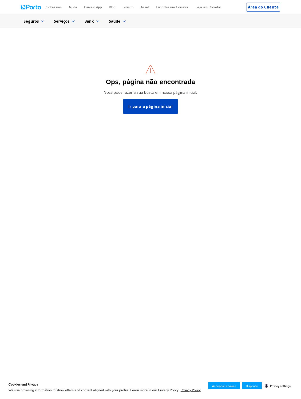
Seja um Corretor (208, 7)
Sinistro (128, 7)
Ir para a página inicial (150, 106)
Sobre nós (54, 7)
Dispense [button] (252, 385)
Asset (145, 7)
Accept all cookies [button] (224, 385)
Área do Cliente (263, 7)
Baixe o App (93, 7)
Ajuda (73, 7)
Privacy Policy (191, 390)
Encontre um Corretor (172, 7)
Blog (112, 7)
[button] (278, 386)
